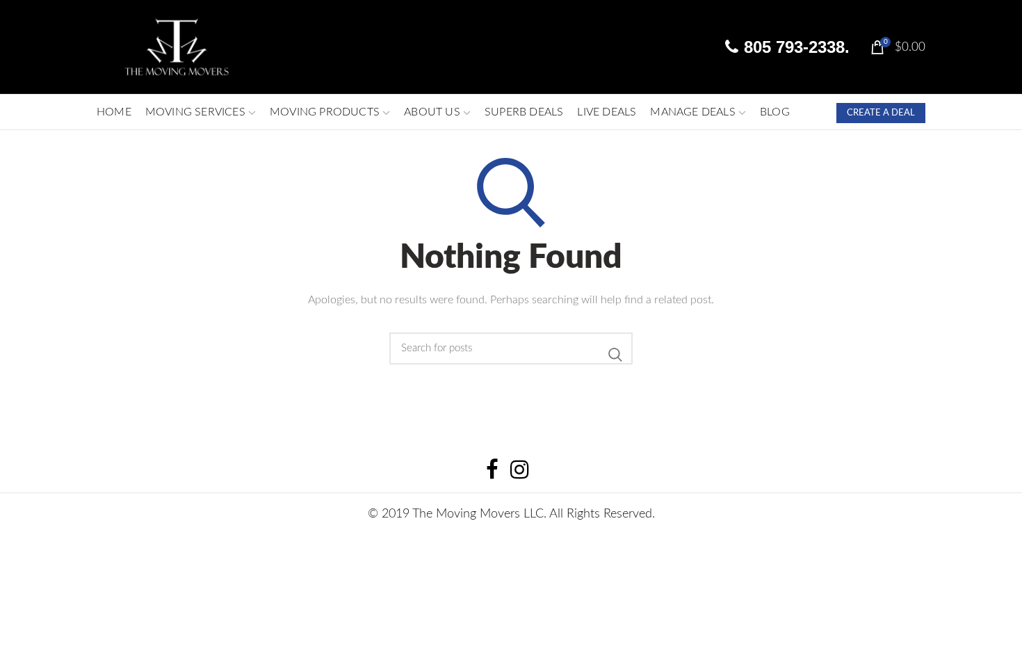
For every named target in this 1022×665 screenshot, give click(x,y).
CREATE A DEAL (881, 113)
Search (615, 354)
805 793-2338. (794, 47)
